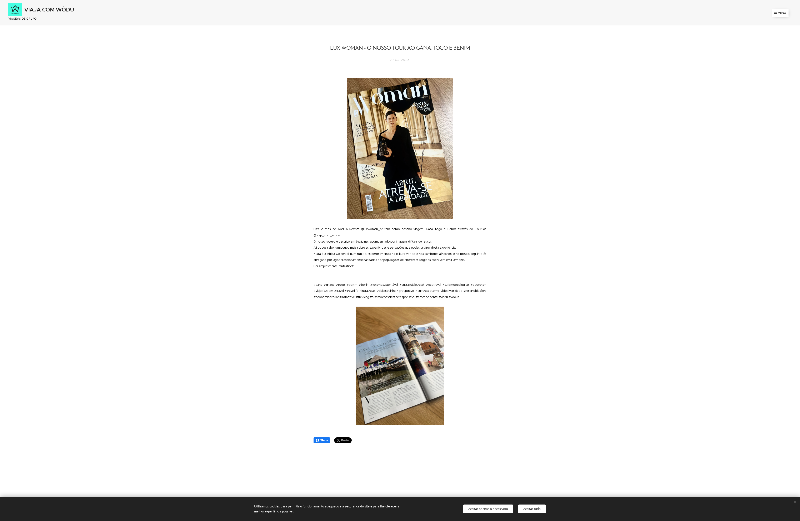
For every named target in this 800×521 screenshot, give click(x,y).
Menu (782, 13)
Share (324, 440)
